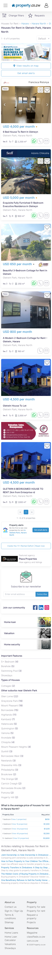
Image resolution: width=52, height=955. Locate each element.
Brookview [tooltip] (7, 774)
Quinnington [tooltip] (8, 728)
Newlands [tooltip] (7, 760)
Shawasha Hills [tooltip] (9, 765)
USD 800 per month (17, 332)
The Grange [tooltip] (8, 778)
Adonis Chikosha (40, 153)
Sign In (8, 910)
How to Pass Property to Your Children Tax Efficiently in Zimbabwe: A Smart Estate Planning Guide (26, 861)
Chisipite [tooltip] (6, 742)
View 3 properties (19, 819)
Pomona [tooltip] (6, 792)
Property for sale (36, 906)
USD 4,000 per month (19, 126)
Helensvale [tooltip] (7, 723)
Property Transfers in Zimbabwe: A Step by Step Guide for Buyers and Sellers (26, 867)
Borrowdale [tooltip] (7, 710)
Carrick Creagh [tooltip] (9, 783)
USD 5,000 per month (19, 197)
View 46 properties (19, 833)
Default (42, 38)
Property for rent (36, 910)
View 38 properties (19, 829)
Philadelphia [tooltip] (8, 769)
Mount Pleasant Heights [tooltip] (14, 746)
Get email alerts (26, 73)
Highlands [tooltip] (7, 714)
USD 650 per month (17, 264)
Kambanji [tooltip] (6, 719)
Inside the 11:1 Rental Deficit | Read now (26, 546)
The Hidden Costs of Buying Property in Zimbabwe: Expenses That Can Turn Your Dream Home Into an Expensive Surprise (26, 874)
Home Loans (11, 932)
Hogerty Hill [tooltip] (8, 797)
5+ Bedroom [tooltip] (8, 661)
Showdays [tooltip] (6, 675)
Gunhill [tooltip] (5, 751)
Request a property (32, 916)
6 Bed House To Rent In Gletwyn (20, 131)
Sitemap (9, 922)
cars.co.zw (32, 940)
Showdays (10, 948)
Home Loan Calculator (11, 938)
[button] (4, 104)
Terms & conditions (10, 916)
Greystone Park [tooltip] (9, 700)
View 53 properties (20, 838)
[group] (26, 52)
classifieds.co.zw (36, 936)
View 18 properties (19, 824)
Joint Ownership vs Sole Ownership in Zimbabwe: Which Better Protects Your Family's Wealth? (26, 855)
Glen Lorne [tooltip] (7, 696)
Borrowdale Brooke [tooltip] (11, 788)
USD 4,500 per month (19, 399)
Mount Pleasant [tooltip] (10, 705)
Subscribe (42, 594)
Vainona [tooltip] (5, 733)
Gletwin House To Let (14, 405)
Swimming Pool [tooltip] (9, 670)
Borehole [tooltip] (6, 666)
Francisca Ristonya (39, 82)
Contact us (10, 906)
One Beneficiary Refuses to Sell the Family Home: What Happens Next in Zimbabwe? (26, 880)
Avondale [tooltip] (6, 737)
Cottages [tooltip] (6, 685)
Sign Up (18, 910)
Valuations (10, 944)
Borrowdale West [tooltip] (10, 756)
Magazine (32, 932)
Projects (31, 922)
